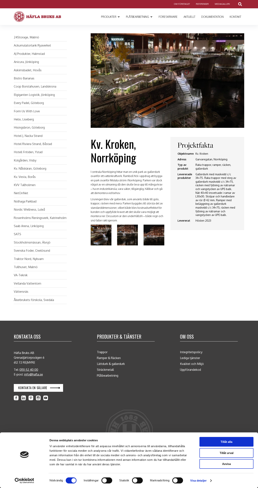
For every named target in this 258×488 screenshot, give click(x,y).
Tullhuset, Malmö (26, 267)
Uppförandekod (190, 370)
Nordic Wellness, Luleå (29, 209)
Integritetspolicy (191, 352)
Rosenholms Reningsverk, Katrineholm (40, 218)
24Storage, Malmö (26, 37)
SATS (17, 234)
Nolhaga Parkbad (25, 201)
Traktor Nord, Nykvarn (29, 259)
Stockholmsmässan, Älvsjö (32, 242)
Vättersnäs (21, 291)
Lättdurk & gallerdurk (111, 364)
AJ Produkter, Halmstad (29, 54)
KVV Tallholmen (25, 185)
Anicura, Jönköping (26, 62)
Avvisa (226, 464)
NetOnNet (21, 193)
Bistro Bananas (24, 78)
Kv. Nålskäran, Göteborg (30, 168)
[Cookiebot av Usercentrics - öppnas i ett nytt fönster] (24, 480)
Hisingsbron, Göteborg (29, 127)
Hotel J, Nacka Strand (28, 136)
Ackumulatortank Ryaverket (32, 45)
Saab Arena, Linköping (29, 226)
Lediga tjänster (190, 358)
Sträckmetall (105, 370)
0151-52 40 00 (28, 370)
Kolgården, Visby (25, 160)
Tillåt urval (226, 453)
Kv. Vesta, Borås (25, 177)
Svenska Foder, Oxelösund (32, 250)
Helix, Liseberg (24, 119)
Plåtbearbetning (107, 375)
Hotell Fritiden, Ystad (28, 152)
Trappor (102, 352)
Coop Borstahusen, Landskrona (35, 86)
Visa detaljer (198, 480)
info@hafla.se (33, 374)
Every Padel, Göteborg (29, 103)
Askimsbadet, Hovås (28, 70)
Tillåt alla (226, 441)
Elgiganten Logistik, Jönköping (34, 95)
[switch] (106, 480)
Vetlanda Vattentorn (27, 283)
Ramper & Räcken (109, 358)
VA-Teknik (21, 275)
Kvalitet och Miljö (192, 364)
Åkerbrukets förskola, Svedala (34, 300)
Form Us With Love (27, 111)
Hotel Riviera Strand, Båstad (33, 144)
